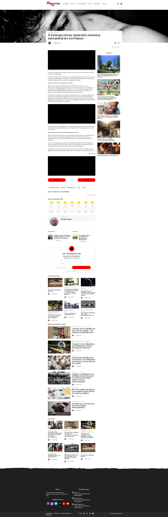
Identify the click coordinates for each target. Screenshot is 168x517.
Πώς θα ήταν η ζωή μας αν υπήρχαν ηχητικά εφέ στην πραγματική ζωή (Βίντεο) (107, 117)
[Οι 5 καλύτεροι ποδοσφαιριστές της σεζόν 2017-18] (55, 447)
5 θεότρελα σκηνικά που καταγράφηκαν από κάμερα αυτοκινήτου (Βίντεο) (71, 456)
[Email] (67, 503)
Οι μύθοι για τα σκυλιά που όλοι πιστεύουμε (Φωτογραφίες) (83, 405)
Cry (58, 211)
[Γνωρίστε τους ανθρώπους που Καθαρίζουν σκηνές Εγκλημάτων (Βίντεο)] (59, 347)
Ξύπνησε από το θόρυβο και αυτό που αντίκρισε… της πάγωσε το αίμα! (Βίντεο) (83, 330)
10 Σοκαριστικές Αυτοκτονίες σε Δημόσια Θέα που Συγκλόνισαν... (52, 482)
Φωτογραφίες (82, 3)
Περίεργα (66, 3)
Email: (62, 260)
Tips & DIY (97, 3)
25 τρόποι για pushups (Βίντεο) (54, 290)
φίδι (83, 326)
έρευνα (63, 187)
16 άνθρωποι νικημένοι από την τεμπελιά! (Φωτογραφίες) (54, 316)
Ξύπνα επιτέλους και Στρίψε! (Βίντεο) (70, 314)
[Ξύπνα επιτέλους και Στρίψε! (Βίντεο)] (71, 304)
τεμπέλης (50, 313)
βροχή (91, 309)
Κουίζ (104, 3)
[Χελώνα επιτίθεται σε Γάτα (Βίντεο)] (108, 148)
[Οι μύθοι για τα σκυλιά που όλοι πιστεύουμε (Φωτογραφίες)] (59, 408)
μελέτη (91, 310)
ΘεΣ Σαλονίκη (78, 498)
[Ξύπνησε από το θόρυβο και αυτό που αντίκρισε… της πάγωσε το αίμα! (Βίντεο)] (59, 332)
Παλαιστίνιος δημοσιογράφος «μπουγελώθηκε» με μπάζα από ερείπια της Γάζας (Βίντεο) (106, 98)
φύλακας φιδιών (88, 326)
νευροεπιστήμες (71, 187)
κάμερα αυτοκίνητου (68, 310)
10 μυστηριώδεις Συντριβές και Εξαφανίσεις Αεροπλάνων (84, 237)
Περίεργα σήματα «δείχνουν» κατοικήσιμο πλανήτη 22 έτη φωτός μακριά (88, 293)
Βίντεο (73, 3)
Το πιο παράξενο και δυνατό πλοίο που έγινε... (144, 483)
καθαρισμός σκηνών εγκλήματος (87, 432)
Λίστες (90, 3)
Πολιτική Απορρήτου (66, 513)
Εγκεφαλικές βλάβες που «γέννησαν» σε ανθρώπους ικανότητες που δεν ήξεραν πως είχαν (83, 360)
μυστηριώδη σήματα (85, 289)
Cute (65, 211)
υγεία (79, 187)
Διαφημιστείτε (49, 513)
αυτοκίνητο (70, 309)
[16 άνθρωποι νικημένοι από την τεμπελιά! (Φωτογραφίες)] (55, 305)
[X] (60, 503)
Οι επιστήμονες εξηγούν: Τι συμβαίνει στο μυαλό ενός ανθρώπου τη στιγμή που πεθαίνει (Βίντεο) (71, 292)
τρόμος (80, 326)
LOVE (79, 211)
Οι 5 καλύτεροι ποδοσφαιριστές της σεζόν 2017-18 (54, 456)
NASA (82, 288)
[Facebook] (48, 503)
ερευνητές (86, 310)
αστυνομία (90, 430)
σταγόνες (83, 311)
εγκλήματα (83, 431)
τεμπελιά (54, 313)
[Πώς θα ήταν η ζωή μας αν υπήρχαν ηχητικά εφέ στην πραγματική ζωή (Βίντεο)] (108, 108)
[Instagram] (52, 503)
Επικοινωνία (49, 514)
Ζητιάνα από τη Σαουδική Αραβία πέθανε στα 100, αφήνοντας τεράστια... (62, 237)
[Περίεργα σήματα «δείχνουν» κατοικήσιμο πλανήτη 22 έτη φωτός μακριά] (88, 282)
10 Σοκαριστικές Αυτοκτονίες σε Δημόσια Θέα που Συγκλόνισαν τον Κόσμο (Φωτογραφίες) (55, 434)
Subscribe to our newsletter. (62, 268)
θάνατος (66, 287)
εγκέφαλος (70, 286)
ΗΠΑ (86, 431)
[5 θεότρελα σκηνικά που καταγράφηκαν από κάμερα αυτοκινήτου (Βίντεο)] (71, 447)
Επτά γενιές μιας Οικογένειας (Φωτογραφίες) (82, 494)
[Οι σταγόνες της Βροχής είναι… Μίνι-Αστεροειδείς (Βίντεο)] (88, 304)
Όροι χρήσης (57, 513)
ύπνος (84, 187)
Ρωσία (75, 310)
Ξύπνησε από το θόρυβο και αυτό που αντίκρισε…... (66, 481)
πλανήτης (92, 289)
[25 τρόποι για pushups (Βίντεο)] (55, 282)
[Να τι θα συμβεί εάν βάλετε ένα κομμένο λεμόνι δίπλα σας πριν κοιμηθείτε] (59, 393)
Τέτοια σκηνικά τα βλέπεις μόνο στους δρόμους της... (131, 482)
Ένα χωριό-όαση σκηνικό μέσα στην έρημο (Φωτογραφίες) (157, 483)
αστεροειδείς (86, 309)
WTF (92, 211)
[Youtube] (63, 503)
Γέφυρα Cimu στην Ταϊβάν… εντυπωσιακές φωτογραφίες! (106, 139)
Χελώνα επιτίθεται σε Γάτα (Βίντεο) (107, 155)
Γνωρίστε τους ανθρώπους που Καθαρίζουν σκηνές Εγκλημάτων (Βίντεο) (83, 346)
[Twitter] (56, 503)
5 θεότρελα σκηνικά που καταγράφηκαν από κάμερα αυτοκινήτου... (105, 483)
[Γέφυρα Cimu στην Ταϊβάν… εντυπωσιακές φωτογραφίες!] (108, 129)
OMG (86, 211)
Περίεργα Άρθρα (53, 32)
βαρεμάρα (56, 312)
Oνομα (81, 260)
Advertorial (50, 452)
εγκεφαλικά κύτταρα (54, 187)
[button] (107, 3)
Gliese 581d (90, 287)
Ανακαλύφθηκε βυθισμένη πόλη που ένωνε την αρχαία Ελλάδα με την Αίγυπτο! (108, 76)
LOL (72, 211)
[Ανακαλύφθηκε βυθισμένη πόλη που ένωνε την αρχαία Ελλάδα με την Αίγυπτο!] (108, 64)
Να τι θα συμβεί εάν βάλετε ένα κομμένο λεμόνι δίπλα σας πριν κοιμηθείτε (83, 391)
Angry (51, 211)
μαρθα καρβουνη (78, 504)
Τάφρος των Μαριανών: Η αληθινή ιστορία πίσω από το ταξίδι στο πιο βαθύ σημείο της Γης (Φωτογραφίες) (83, 378)
